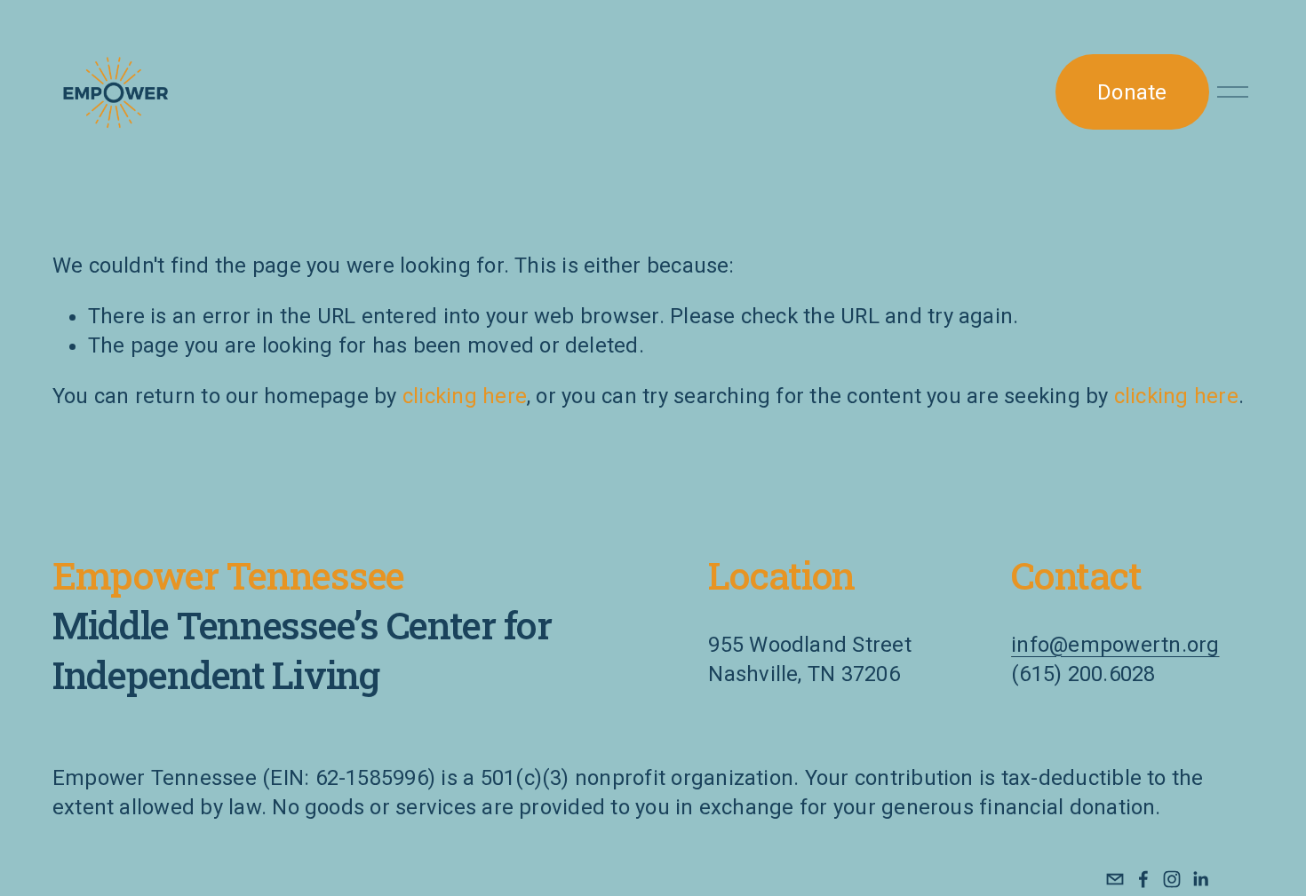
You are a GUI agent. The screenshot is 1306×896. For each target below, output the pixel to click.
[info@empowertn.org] (1115, 879)
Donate (1132, 92)
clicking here (464, 396)
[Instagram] (1172, 879)
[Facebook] (1143, 879)
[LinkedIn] (1200, 879)
